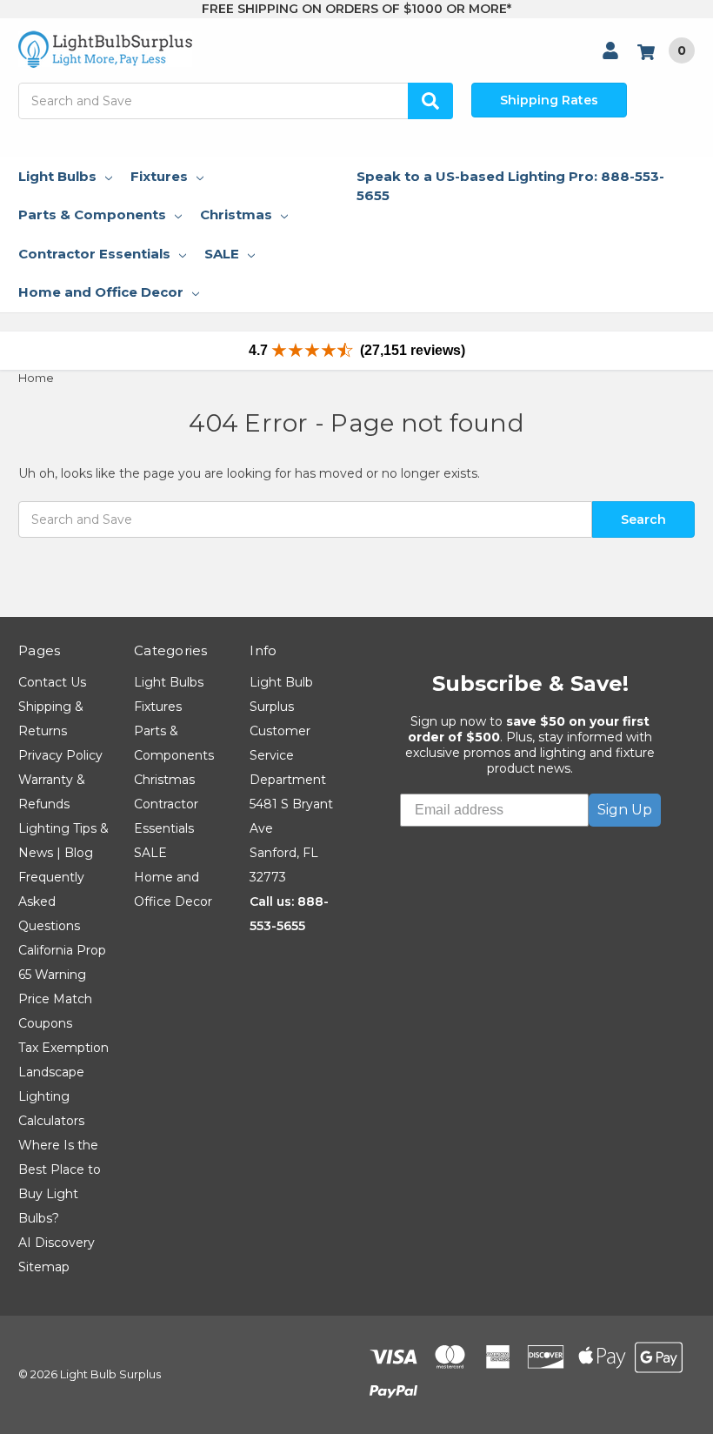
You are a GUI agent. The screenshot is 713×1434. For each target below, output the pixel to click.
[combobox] (235, 101)
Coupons (45, 1023)
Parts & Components (92, 214)
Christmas (236, 214)
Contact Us (52, 682)
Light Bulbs (57, 176)
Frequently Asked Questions (51, 901)
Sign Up (624, 809)
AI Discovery (56, 1242)
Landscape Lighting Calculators (51, 1096)
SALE (221, 253)
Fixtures (159, 176)
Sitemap (44, 1267)
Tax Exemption (63, 1047)
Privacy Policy (60, 755)
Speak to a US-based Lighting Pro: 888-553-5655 (510, 186)
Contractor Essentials (94, 253)
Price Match (55, 999)
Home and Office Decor (100, 292)
